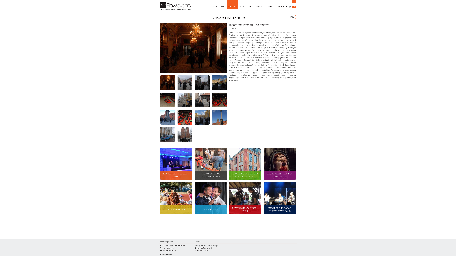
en (294, 7)
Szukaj (291, 17)
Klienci (259, 7)
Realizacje (232, 7)
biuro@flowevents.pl (169, 250)
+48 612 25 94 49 (168, 248)
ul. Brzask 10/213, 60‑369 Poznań (174, 246)
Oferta (243, 7)
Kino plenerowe (219, 7)
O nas (251, 7)
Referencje (269, 7)
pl (294, 4)
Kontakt (280, 7)
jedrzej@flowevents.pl (204, 248)
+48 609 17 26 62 (203, 250)
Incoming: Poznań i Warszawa (249, 25)
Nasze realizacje (228, 17)
